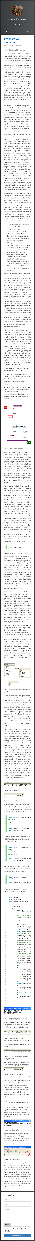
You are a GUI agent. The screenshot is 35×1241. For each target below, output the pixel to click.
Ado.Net (26, 45)
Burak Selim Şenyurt (17, 19)
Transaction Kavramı (12, 40)
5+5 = (7, 1225)
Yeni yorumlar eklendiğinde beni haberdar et (16, 1230)
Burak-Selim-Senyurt (18, 45)
